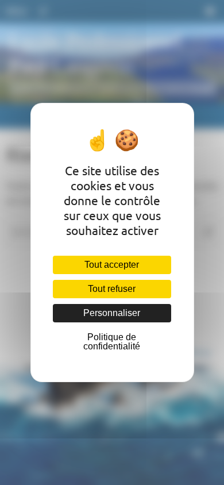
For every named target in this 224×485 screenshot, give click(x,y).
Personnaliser (111, 313)
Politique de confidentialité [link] (111, 341)
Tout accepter (111, 265)
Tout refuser (112, 289)
